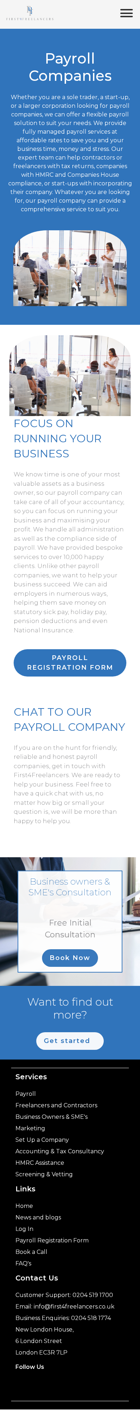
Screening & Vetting (44, 1174)
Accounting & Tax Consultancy (59, 1151)
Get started (67, 1041)
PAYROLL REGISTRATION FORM (70, 663)
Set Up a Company (42, 1139)
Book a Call (31, 1252)
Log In (24, 1229)
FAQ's (23, 1263)
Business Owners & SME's (51, 1116)
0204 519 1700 (93, 1295)
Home (24, 1206)
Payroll (25, 1093)
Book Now (70, 958)
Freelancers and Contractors (56, 1105)
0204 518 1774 (91, 1318)
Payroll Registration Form (52, 1240)
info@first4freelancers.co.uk (74, 1306)
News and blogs (38, 1217)
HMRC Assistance (39, 1162)
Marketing (30, 1128)
